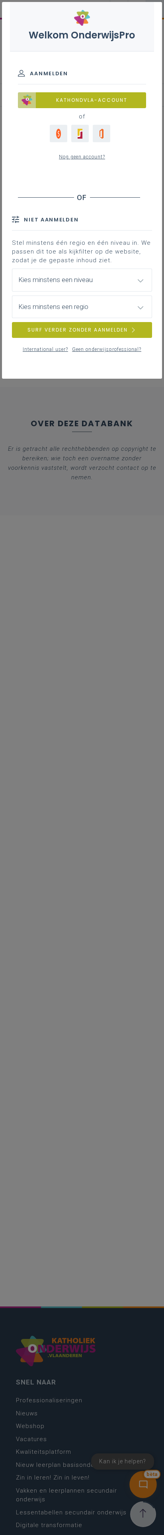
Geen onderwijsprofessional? (106, 349)
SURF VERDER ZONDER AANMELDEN (77, 329)
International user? (45, 349)
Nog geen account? (82, 157)
